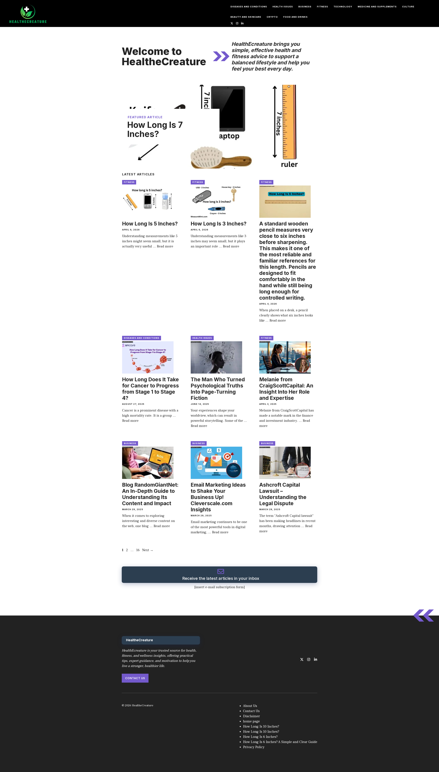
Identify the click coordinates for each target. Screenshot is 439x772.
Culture (408, 6)
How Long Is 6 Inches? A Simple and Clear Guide (280, 742)
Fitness (322, 6)
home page (251, 721)
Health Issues (282, 6)
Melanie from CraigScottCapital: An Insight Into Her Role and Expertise (286, 388)
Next (147, 550)
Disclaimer (251, 716)
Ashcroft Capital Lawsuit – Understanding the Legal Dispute (282, 494)
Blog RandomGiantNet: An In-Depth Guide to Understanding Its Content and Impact (150, 494)
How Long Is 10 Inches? (261, 726)
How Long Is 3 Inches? (218, 223)
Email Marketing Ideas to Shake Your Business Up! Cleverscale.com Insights (218, 497)
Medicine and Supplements (377, 6)
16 (138, 550)
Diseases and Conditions (248, 6)
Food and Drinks (295, 16)
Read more (165, 246)
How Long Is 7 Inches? (155, 129)
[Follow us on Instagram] (237, 24)
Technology (343, 6)
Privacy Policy (253, 747)
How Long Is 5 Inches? (150, 223)
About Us (250, 706)
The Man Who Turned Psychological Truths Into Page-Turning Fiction (218, 388)
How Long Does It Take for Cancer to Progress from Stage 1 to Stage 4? (150, 388)
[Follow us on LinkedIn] (242, 24)
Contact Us (135, 678)
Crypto (272, 16)
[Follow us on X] (231, 24)
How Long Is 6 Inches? (260, 737)
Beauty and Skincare (245, 16)
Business (304, 6)
